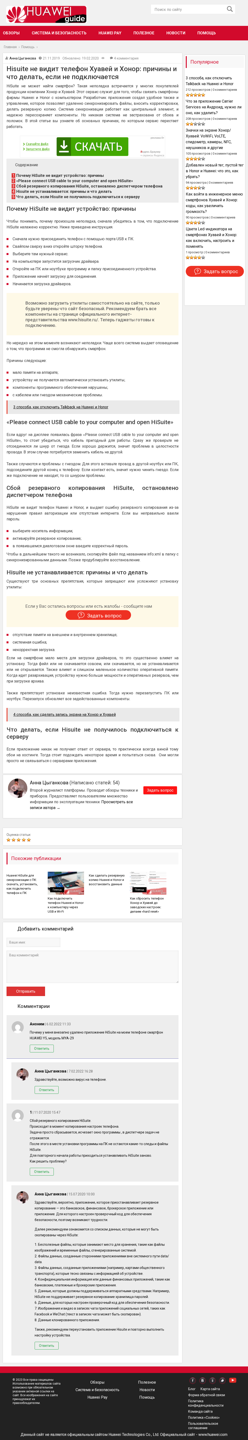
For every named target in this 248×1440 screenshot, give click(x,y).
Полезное (143, 33)
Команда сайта (200, 1411)
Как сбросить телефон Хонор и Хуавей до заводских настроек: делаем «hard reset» (147, 905)
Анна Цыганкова (22, 58)
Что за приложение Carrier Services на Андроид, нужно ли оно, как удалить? (213, 107)
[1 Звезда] (9, 840)
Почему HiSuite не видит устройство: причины (58, 175)
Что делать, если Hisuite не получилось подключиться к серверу (76, 197)
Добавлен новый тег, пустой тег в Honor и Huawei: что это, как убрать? (215, 171)
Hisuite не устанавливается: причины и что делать (62, 191)
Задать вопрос (160, 790)
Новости (175, 33)
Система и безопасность (59, 33)
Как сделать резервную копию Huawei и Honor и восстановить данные (107, 880)
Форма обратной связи (206, 1395)
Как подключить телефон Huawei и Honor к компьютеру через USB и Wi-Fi (66, 905)
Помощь (206, 33)
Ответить (41, 1048)
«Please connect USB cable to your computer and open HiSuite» (72, 181)
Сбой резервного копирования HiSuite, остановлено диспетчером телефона (87, 186)
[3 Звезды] (19, 840)
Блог (192, 1389)
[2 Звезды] (14, 840)
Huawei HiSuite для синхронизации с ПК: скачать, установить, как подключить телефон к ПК (22, 884)
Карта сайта (210, 1389)
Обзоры (11, 33)
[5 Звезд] (29, 840)
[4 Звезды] (24, 840)
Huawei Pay (110, 33)
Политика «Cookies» (204, 1417)
